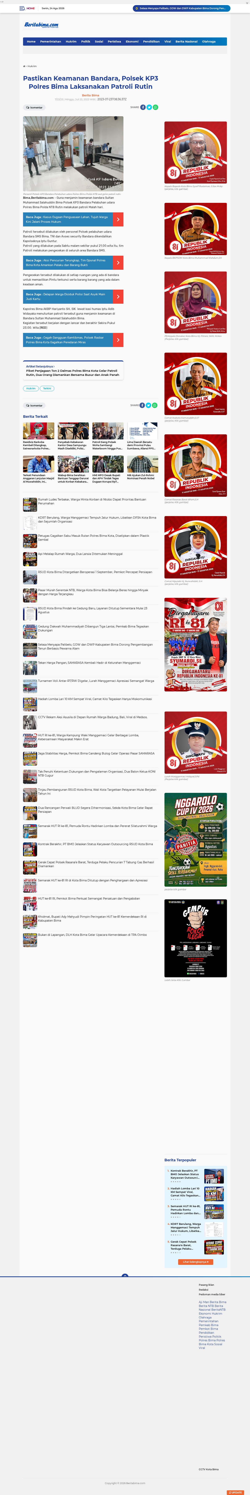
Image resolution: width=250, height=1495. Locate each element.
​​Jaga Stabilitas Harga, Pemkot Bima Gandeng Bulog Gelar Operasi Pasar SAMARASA (96, 753)
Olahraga (209, 41)
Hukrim (71, 41)
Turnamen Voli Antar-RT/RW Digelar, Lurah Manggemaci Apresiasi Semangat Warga (96, 681)
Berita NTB (206, 1306)
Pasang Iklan (206, 1284)
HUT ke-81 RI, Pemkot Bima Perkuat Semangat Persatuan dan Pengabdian (89, 898)
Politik (85, 41)
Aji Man (204, 1302)
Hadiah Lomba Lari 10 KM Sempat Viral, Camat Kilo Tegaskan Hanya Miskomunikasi (95, 699)
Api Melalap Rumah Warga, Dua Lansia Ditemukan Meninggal (80, 554)
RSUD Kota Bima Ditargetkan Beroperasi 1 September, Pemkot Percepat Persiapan (95, 572)
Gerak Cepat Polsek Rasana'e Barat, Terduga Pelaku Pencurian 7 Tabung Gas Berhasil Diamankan (184, 1245)
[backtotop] (125, 1277)
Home (31, 8)
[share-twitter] (149, 107)
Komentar (36, 107)
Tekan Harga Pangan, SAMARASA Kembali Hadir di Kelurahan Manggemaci (183, 8)
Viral (167, 41)
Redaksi (203, 1289)
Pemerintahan (50, 41)
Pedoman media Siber (212, 1294)
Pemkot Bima (208, 1329)
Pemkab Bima (208, 1325)
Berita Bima (218, 1302)
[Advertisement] (90, 976)
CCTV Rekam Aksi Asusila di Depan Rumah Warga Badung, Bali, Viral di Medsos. (92, 717)
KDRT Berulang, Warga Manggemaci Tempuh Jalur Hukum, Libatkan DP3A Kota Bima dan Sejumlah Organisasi (186, 1227)
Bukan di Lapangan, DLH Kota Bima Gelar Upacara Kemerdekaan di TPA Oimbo (92, 935)
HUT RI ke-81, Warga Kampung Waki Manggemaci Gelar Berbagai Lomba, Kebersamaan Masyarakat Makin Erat (88, 737)
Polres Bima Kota (212, 1342)
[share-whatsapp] (155, 107)
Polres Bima (207, 1340)
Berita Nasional (186, 41)
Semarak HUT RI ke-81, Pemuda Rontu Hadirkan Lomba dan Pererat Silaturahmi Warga (97, 826)
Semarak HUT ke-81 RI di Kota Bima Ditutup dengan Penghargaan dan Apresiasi (93, 880)
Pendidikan (151, 41)
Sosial (99, 41)
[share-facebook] (143, 107)
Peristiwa (114, 41)
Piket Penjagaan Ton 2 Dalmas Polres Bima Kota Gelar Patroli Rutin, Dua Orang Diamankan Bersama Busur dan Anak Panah (72, 373)
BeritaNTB (218, 1309)
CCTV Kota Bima (209, 1469)
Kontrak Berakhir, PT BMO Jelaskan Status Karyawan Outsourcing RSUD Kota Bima (95, 844)
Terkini (47, 388)
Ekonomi (132, 41)
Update (236, 1492)
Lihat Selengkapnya (195, 1261)
